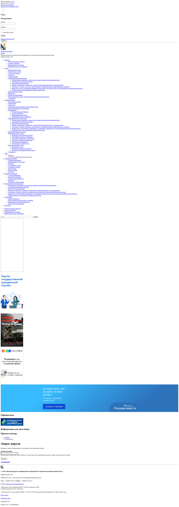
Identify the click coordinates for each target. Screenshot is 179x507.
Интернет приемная (10, 173)
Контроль (11, 180)
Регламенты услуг (17, 147)
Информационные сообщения (17, 66)
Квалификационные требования (22, 137)
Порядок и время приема (16, 182)
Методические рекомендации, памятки (20, 200)
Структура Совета (14, 73)
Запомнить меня (8, 32)
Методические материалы (20, 83)
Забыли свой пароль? (7, 39)
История (11, 163)
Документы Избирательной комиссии (20, 157)
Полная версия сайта (7, 5)
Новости (7, 60)
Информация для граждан (16, 162)
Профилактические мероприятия (18, 202)
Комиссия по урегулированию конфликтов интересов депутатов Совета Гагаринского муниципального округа (47, 88)
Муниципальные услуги (16, 145)
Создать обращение (14, 175)
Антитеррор (8, 197)
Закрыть (3, 41)
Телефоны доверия (14, 167)
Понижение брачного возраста (21, 148)
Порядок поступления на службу (22, 135)
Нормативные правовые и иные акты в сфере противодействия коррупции (36, 80)
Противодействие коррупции (17, 78)
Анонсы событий (13, 63)
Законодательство (13, 199)
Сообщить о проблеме (54, 406)
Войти (3, 14)
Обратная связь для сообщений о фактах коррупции (28, 90)
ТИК (6, 153)
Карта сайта (4, 495)
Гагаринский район (10, 158)
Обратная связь (5, 498)
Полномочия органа (14, 70)
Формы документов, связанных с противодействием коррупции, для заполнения (37, 85)
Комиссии (11, 93)
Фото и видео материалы (16, 204)
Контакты (7, 205)
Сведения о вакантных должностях (23, 138)
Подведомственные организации (18, 108)
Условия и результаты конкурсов (22, 140)
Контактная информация (20, 142)
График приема (13, 76)
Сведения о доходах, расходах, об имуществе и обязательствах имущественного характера (40, 87)
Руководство (12, 103)
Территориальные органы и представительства (23, 107)
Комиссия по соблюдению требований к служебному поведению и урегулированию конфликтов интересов (46, 128)
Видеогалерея (12, 170)
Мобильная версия (7, 51)
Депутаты (11, 75)
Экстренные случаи (14, 165)
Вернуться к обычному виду (10, 6)
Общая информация (14, 160)
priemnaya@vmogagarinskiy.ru (15, 484)
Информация (12, 110)
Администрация (9, 100)
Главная (7, 437)
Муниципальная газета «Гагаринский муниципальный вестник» (29, 97)
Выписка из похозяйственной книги (23, 150)
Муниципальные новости (16, 61)
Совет (6, 68)
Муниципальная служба (16, 133)
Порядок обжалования (15, 95)
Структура (11, 105)
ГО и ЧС (11, 172)
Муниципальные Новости (20, 112)
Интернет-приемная (14, 177)
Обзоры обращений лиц (15, 178)
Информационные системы (17, 132)
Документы (12, 98)
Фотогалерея (12, 168)
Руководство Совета (14, 71)
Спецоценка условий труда (20, 143)
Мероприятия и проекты (16, 65)
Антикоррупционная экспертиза (22, 82)
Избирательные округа (15, 92)
